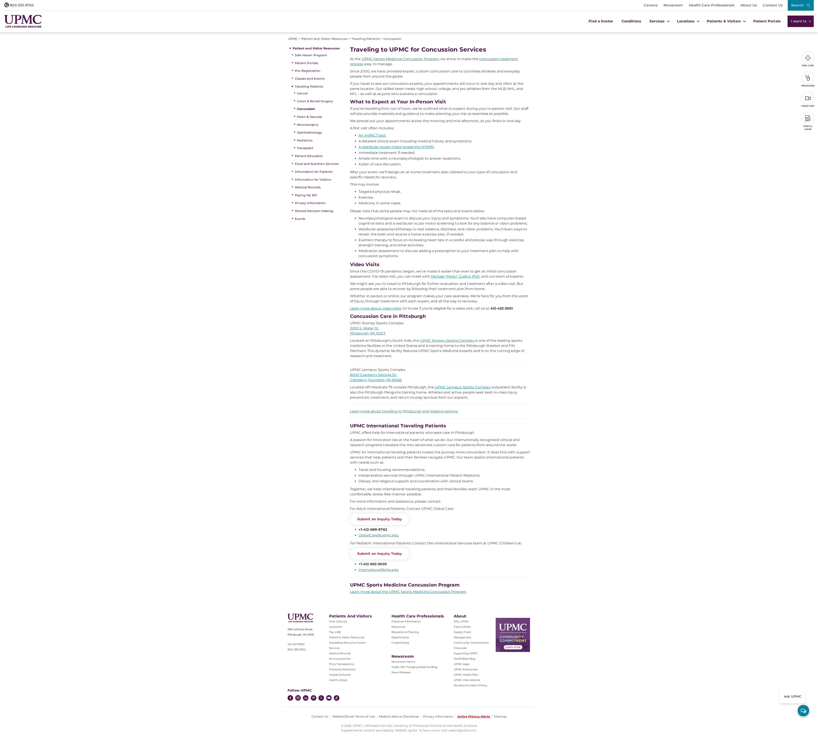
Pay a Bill (335, 632)
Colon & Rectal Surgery (315, 101)
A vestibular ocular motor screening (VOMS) (396, 147)
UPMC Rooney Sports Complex (447, 341)
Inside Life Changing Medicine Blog (414, 667)
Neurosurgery (307, 125)
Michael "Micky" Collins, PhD (455, 276)
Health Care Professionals (711, 5)
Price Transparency (341, 664)
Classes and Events (310, 79)
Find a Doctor (601, 21)
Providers (807, 85)
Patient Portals (767, 21)
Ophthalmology (309, 132)
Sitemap (500, 716)
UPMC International (467, 680)
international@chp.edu (379, 570)
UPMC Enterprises (466, 669)
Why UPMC (461, 621)
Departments (400, 637)
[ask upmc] (803, 710)
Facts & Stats (462, 626)
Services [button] (658, 21)
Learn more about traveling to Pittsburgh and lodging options (404, 411)
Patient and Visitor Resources (316, 48)
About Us (748, 5)
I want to (799, 21)
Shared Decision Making (314, 211)
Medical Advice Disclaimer (399, 716)
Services (334, 648)
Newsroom (673, 5)
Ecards (300, 219)
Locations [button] (686, 21)
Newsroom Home (403, 661)
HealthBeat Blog (464, 658)
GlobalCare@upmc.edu (379, 535)
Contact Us (773, 5)
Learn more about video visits (375, 308)
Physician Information (406, 621)
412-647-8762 (296, 644)
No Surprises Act (340, 658)
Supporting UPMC (466, 653)
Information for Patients (314, 172)
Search (797, 5)
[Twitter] (321, 698)
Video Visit (807, 106)
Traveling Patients (309, 86)
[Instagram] (298, 698)
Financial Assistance (342, 669)
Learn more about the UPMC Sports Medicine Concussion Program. (408, 592)
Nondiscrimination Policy (470, 685)
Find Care (808, 65)
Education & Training (405, 632)
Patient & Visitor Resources (346, 637)
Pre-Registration (307, 71)
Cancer (302, 93)
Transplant (305, 148)
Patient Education (309, 156)
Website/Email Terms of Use (353, 716)
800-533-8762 (21, 5)
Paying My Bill (306, 195)
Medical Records (308, 187)
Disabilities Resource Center (347, 642)
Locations (335, 626)
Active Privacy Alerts (473, 716)
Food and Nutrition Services (317, 164)
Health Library (338, 680)
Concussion (306, 109)
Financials (460, 648)
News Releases (401, 672)
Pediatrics (305, 140)
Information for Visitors (313, 180)
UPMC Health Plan (466, 674)
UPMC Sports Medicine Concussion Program (400, 59)
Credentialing (400, 642)
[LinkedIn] (305, 698)
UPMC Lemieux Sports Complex (463, 387)
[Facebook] (290, 698)
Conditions (631, 21)
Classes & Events (340, 674)
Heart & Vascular (309, 117)
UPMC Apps (461, 664)
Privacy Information (310, 203)
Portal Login (807, 128)
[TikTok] (336, 698)
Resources (398, 626)
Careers (651, 5)
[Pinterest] (313, 698)
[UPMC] (23, 21)
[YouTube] (329, 698)
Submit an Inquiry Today (379, 519)
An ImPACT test (372, 135)
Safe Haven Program (311, 55)
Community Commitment (471, 642)
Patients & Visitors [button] (724, 21)
